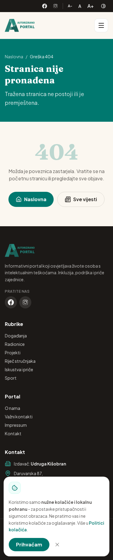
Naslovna (14, 56)
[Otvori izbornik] (101, 25)
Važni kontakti (19, 416)
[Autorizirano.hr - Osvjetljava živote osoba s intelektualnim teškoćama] (20, 25)
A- (70, 6)
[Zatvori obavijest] (57, 544)
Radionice (15, 344)
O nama (12, 408)
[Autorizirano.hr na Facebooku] (44, 6)
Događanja (16, 335)
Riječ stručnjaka (20, 361)
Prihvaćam (29, 544)
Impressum (16, 425)
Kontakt (13, 433)
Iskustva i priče (19, 369)
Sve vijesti (85, 199)
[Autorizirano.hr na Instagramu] (55, 6)
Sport (11, 378)
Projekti (12, 352)
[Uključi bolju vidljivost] (103, 6)
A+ (90, 6)
